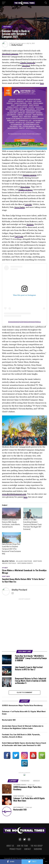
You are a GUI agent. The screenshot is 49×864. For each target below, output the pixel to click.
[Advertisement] (24, 624)
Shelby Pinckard (16, 45)
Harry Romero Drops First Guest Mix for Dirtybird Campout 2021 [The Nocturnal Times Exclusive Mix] (11, 549)
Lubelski (28, 204)
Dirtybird (26, 65)
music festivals (9, 563)
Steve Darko (19, 207)
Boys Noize (25, 186)
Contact (27, 849)
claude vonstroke (24, 561)
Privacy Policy (15, 849)
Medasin (30, 224)
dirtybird (38, 561)
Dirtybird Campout (10, 53)
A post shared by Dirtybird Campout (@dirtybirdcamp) (27, 321)
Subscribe (38, 849)
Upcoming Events (25, 563)
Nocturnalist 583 (8, 720)
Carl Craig (19, 236)
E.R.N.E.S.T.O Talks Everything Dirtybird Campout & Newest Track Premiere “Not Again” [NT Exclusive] (32, 524)
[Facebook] (7, 755)
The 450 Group (37, 845)
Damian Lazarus (29, 175)
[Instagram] (24, 755)
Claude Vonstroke (27, 62)
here (42, 83)
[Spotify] (41, 755)
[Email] (24, 763)
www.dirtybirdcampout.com (14, 494)
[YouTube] (33, 755)
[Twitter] (15, 755)
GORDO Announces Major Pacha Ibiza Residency (22, 706)
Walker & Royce (25, 189)
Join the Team (22, 845)
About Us (10, 845)
